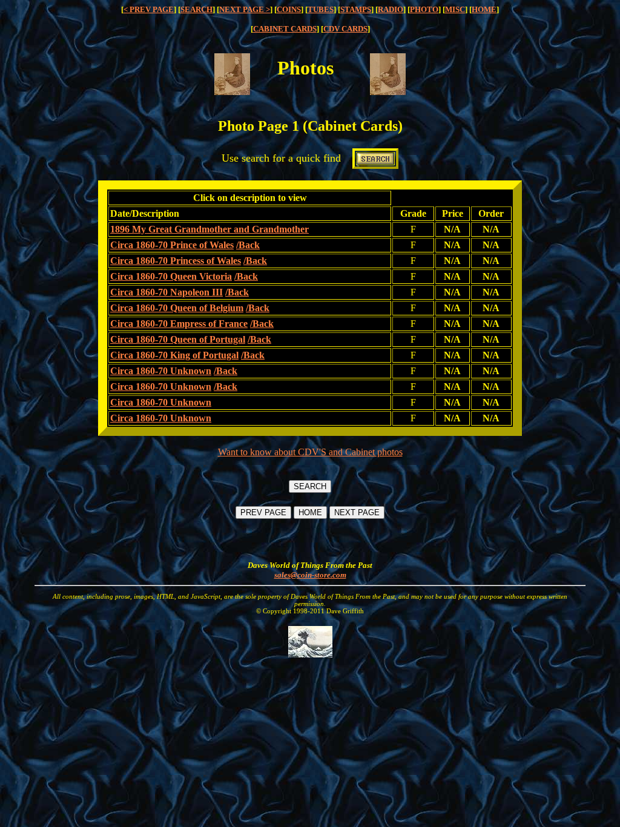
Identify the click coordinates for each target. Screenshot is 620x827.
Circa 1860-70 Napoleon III (166, 292)
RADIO (390, 9)
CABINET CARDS (285, 28)
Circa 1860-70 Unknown (160, 371)
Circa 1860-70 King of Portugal (174, 355)
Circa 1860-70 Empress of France (179, 323)
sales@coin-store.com (310, 574)
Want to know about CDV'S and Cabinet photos (310, 452)
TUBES (321, 9)
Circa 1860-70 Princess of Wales (175, 260)
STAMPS (355, 9)
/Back (248, 245)
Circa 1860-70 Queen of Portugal (177, 339)
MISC (455, 9)
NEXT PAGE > (244, 9)
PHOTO (424, 9)
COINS (289, 9)
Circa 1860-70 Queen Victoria (171, 276)
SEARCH (196, 9)
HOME (484, 9)
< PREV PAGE (149, 9)
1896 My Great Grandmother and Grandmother (209, 229)
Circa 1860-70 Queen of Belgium (176, 308)
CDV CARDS (345, 28)
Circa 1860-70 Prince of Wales (172, 245)
